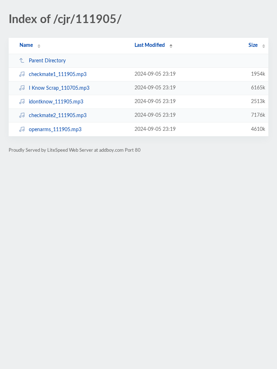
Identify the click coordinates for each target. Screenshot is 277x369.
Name (26, 45)
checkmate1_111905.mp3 (58, 74)
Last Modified (150, 45)
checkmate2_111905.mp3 (58, 115)
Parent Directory (47, 60)
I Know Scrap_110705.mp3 (59, 88)
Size (253, 45)
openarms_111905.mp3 (55, 129)
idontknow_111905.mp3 (56, 102)
